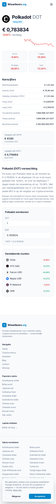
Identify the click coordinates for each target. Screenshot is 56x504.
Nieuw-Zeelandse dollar (40, 474)
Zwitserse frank (9, 392)
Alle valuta (6, 415)
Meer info (17, 490)
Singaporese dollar (10, 474)
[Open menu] (51, 4)
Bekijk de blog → (9, 427)
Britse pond (7, 384)
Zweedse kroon (9, 407)
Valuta (5, 349)
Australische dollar (10, 399)
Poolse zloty (7, 466)
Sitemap (6, 368)
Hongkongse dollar (38, 470)
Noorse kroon (8, 411)
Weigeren (16, 496)
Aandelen (6, 356)
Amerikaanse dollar (10, 380)
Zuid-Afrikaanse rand (11, 470)
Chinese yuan (8, 403)
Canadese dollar (9, 396)
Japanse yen (8, 388)
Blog (4, 360)
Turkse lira (34, 466)
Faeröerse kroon (37, 462)
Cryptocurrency (9, 352)
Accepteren (40, 496)
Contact (5, 364)
